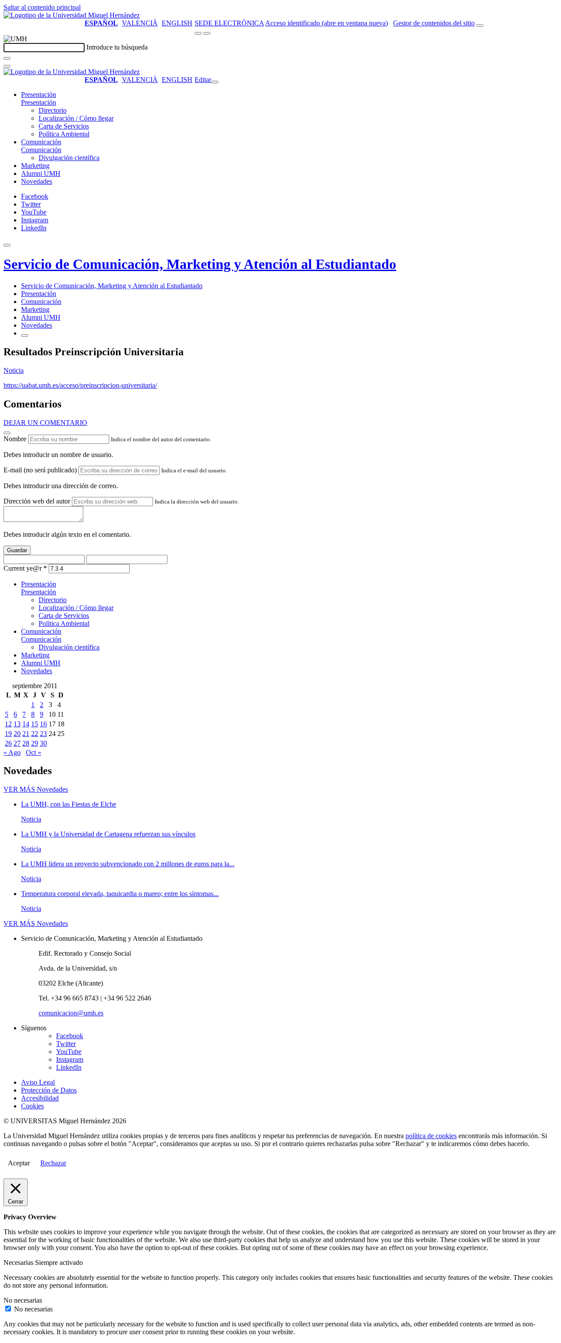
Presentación (38, 94)
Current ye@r (25, 568)
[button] (38, 102)
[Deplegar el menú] (24, 335)
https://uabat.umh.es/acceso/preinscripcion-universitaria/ (80, 385)
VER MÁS (36, 789)
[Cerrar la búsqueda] (7, 66)
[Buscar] (7, 58)
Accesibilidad (40, 1098)
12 (8, 724)
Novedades (36, 181)
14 (25, 724)
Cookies (32, 1106)
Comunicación (41, 142)
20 (17, 733)
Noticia (14, 370)
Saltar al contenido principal (42, 7)
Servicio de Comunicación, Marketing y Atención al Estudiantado (200, 264)
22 (34, 733)
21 (25, 733)
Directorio (53, 110)
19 (8, 733)
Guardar (17, 550)
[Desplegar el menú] (206, 33)
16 (43, 724)
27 (17, 743)
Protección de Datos (49, 1090)
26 (8, 743)
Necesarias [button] (19, 1262)
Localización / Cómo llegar (76, 118)
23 (43, 733)
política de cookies (431, 1135)
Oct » (33, 752)
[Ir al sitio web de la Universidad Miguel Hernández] (72, 15)
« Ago (12, 752)
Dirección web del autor (37, 501)
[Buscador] (479, 25)
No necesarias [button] (23, 1300)
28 (25, 743)
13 (17, 724)
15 (34, 724)
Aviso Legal (38, 1082)
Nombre (15, 439)
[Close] (7, 433)
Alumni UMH (40, 173)
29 (34, 743)
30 (43, 743)
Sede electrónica (229, 23)
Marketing (35, 165)
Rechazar (53, 1163)
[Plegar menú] (214, 82)
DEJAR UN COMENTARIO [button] (45, 422)
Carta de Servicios (64, 126)
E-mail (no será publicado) (40, 470)
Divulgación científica (69, 157)
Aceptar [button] (19, 1163)
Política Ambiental (64, 134)
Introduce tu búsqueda (117, 47)
